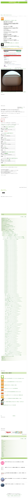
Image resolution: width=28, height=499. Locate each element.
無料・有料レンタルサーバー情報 (5, 219)
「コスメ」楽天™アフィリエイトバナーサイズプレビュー (11, 341)
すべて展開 (21, 216)
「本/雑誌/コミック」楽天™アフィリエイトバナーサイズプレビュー (12, 351)
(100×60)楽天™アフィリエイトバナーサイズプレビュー (10, 245)
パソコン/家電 (6, 128)
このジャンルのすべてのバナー (10, 126)
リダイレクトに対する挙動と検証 (5, 224)
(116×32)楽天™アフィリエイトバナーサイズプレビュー (10, 251)
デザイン (3, 447)
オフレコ (3, 442)
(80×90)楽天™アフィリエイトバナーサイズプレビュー (10, 241)
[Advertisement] (14, 9)
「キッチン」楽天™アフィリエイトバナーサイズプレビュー (11, 332)
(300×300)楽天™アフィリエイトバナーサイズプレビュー (11, 286)
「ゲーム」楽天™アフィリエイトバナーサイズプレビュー (11, 347)
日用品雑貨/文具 (6, 153)
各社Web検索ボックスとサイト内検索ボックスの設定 (8, 229)
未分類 (2, 453)
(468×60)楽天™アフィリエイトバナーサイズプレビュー (10, 291)
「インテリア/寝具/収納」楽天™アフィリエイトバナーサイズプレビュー (12, 331)
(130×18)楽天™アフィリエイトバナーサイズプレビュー (10, 261)
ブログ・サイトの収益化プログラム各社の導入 (7, 230)
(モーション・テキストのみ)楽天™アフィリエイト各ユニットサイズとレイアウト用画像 (14, 236)
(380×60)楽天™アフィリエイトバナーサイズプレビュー (10, 290)
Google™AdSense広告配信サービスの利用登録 (8, 231)
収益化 (2, 452)
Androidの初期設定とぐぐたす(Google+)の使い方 (7, 225)
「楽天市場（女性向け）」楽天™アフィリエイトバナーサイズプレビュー (12, 305)
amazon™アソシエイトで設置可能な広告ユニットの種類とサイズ (10, 234)
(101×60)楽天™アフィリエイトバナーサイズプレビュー (10, 249)
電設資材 (3, 456)
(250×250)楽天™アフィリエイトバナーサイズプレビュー (11, 280)
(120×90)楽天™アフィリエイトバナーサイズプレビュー (10, 255)
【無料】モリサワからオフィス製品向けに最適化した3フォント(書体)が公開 (15, 467)
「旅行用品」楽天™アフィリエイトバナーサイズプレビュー (11, 336)
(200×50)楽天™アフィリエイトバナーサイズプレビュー (10, 271)
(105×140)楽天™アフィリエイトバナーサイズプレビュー (11, 250)
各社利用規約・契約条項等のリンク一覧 (6, 220)
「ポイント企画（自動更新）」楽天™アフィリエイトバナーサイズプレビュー (13, 297)
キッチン (5, 134)
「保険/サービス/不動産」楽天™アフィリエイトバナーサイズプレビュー (12, 353)
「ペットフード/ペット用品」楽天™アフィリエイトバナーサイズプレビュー (13, 352)
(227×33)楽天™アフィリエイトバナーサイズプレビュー (10, 275)
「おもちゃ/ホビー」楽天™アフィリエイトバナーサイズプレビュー (12, 346)
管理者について (3, 358)
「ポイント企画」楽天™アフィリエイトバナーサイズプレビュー (11, 296)
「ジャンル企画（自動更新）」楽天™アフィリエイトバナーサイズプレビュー (13, 301)
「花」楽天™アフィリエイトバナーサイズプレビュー (10, 337)
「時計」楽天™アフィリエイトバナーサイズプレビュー (10, 316)
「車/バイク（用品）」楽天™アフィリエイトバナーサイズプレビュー (12, 327)
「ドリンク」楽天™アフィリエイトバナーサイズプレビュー (11, 321)
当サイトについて (8, 494)
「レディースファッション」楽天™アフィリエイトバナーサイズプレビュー (13, 306)
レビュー (3, 451)
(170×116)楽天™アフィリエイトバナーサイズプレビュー (10, 265)
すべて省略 (24, 216)
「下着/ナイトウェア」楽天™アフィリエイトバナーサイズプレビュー (12, 311)
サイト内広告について (16, 494)
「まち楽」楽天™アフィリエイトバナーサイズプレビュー (11, 302)
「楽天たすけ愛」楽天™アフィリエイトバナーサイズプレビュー (11, 295)
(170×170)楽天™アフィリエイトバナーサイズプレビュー (11, 266)
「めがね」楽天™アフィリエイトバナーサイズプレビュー (11, 317)
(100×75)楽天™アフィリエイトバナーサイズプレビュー (10, 246)
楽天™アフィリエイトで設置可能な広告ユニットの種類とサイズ (10, 235)
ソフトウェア (3, 446)
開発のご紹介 (3, 357)
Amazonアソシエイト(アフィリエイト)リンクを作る (8, 356)
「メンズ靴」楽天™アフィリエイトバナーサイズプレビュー (11, 310)
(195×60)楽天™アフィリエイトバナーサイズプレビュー (10, 270)
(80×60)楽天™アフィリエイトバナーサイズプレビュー (10, 240)
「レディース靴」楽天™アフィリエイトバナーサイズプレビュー (11, 307)
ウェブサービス (3, 441)
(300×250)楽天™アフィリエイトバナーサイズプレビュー (11, 285)
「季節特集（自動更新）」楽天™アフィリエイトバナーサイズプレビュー (12, 300)
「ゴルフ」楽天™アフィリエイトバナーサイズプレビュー (11, 326)
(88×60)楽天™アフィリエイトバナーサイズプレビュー (10, 244)
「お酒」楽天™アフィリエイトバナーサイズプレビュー (10, 322)
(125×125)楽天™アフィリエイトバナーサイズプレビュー (11, 260)
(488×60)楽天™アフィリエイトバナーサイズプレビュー (10, 292)
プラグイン (3, 448)
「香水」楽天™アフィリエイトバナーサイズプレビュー (10, 342)
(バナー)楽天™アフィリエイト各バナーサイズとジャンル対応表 (10, 16)
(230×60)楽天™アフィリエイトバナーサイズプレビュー (10, 276)
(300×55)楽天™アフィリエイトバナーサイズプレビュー (10, 281)
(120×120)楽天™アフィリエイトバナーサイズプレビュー (11, 256)
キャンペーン (3, 443)
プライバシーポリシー (12, 494)
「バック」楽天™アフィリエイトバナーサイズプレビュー (11, 312)
